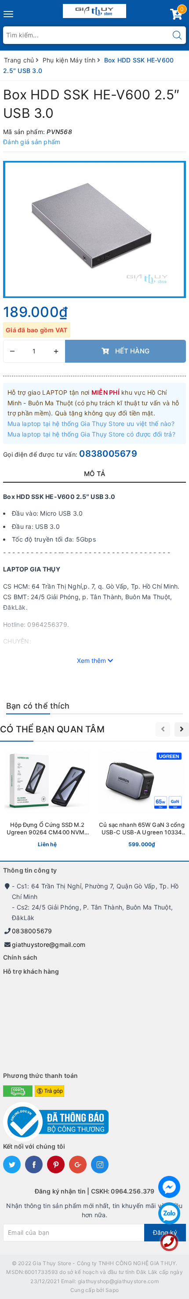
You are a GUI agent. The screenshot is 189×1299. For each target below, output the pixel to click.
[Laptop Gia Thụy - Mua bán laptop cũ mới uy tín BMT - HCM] (95, 9)
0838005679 (108, 453)
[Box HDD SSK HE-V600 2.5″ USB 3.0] (94, 229)
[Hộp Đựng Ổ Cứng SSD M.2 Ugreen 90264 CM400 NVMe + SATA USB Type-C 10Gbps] (47, 801)
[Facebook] (169, 1187)
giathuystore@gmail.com (49, 944)
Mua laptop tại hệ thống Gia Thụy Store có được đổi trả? (91, 434)
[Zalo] (169, 1213)
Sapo (112, 1290)
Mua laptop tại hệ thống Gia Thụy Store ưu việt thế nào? (90, 423)
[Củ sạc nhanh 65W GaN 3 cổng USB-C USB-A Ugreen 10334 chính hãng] (142, 801)
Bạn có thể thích (37, 705)
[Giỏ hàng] (176, 16)
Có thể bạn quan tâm (52, 729)
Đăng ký (165, 1232)
